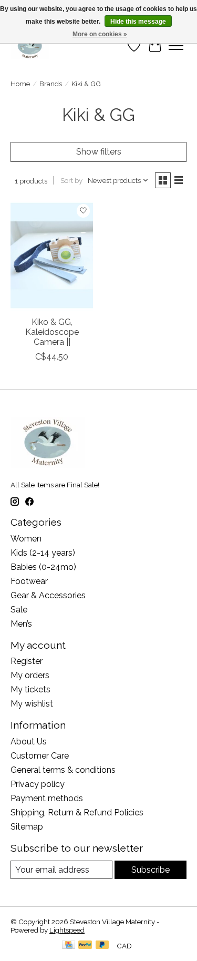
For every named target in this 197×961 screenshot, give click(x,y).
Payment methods (47, 798)
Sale (19, 610)
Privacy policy (38, 784)
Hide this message (138, 21)
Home (20, 83)
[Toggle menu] (175, 45)
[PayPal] (85, 945)
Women (26, 539)
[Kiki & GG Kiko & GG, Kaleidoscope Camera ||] (52, 256)
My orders (30, 675)
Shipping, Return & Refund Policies (77, 812)
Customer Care (40, 756)
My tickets (30, 689)
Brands (50, 83)
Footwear (29, 581)
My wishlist (32, 704)
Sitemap (27, 827)
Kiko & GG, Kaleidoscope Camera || (52, 332)
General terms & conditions (63, 770)
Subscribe (150, 870)
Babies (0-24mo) (43, 567)
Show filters (98, 152)
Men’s (21, 624)
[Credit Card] (68, 945)
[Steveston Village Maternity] (30, 46)
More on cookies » (99, 34)
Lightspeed (67, 930)
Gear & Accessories (48, 595)
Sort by (71, 180)
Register (27, 661)
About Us (29, 742)
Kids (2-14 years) (43, 553)
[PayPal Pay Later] (102, 945)
